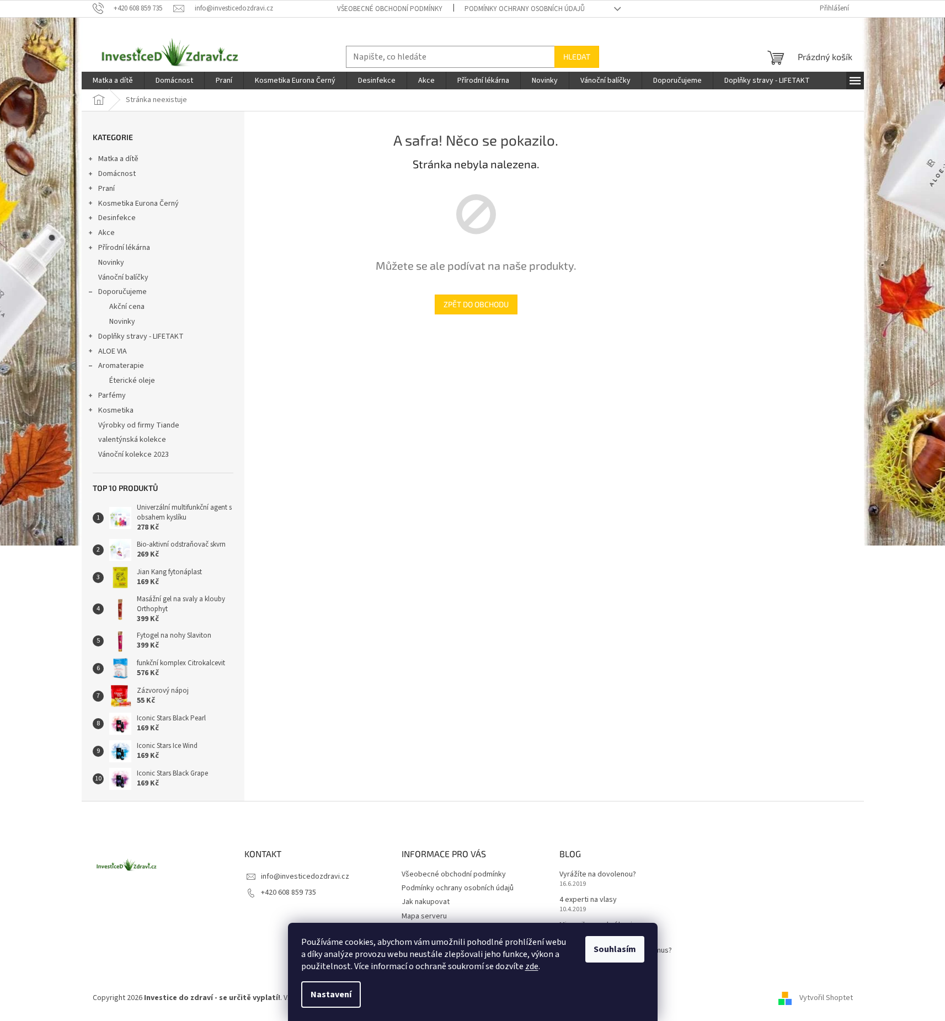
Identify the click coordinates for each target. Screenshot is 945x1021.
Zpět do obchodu (476, 304)
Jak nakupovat (426, 901)
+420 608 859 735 (288, 892)
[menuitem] (113, 80)
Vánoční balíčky (123, 277)
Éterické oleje (132, 380)
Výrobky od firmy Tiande (138, 425)
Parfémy (112, 395)
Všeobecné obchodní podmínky (389, 9)
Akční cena (127, 306)
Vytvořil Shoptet (826, 998)
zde (531, 966)
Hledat (576, 56)
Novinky (111, 262)
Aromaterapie (121, 365)
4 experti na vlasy (588, 900)
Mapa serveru (424, 916)
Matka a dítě (118, 158)
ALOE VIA (112, 351)
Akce (106, 232)
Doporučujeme (122, 291)
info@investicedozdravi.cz (305, 876)
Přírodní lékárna (124, 247)
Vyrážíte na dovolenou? (597, 874)
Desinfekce (117, 217)
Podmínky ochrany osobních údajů (525, 9)
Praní (106, 188)
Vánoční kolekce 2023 (133, 454)
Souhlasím (615, 949)
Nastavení (331, 994)
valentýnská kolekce (132, 439)
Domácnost (117, 173)
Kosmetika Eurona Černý (138, 203)
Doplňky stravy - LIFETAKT (141, 336)
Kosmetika (116, 410)
